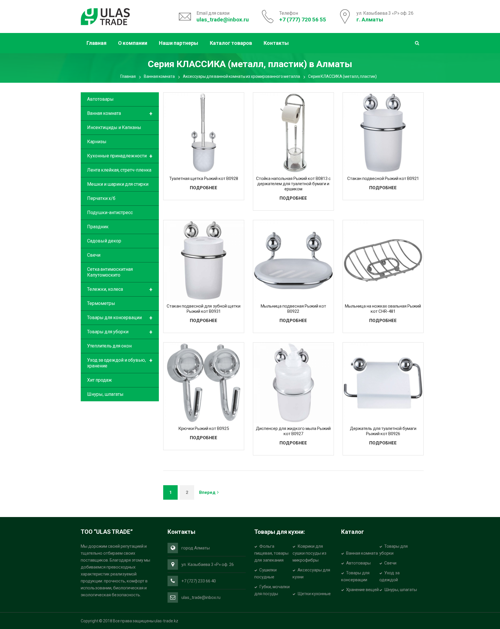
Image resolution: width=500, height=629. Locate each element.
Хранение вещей (362, 589)
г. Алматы (369, 19)
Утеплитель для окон (109, 346)
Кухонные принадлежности (119, 156)
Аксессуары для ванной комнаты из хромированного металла (241, 76)
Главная (128, 76)
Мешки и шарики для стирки (117, 184)
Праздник (98, 226)
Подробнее (203, 187)
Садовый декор (104, 241)
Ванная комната (159, 76)
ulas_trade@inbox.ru (222, 19)
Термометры (101, 303)
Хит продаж (99, 380)
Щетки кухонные (314, 593)
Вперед (207, 492)
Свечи (93, 255)
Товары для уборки (119, 332)
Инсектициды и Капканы (114, 127)
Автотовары (100, 99)
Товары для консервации (119, 317)
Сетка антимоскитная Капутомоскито (110, 272)
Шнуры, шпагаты (105, 394)
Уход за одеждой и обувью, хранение (119, 363)
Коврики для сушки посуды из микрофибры (309, 553)
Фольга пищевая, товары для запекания (271, 553)
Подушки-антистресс (110, 212)
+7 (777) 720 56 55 (302, 19)
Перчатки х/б (101, 198)
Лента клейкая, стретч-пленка (119, 170)
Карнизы (96, 141)
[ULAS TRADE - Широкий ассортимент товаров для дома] (105, 16)
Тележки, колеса (119, 289)
